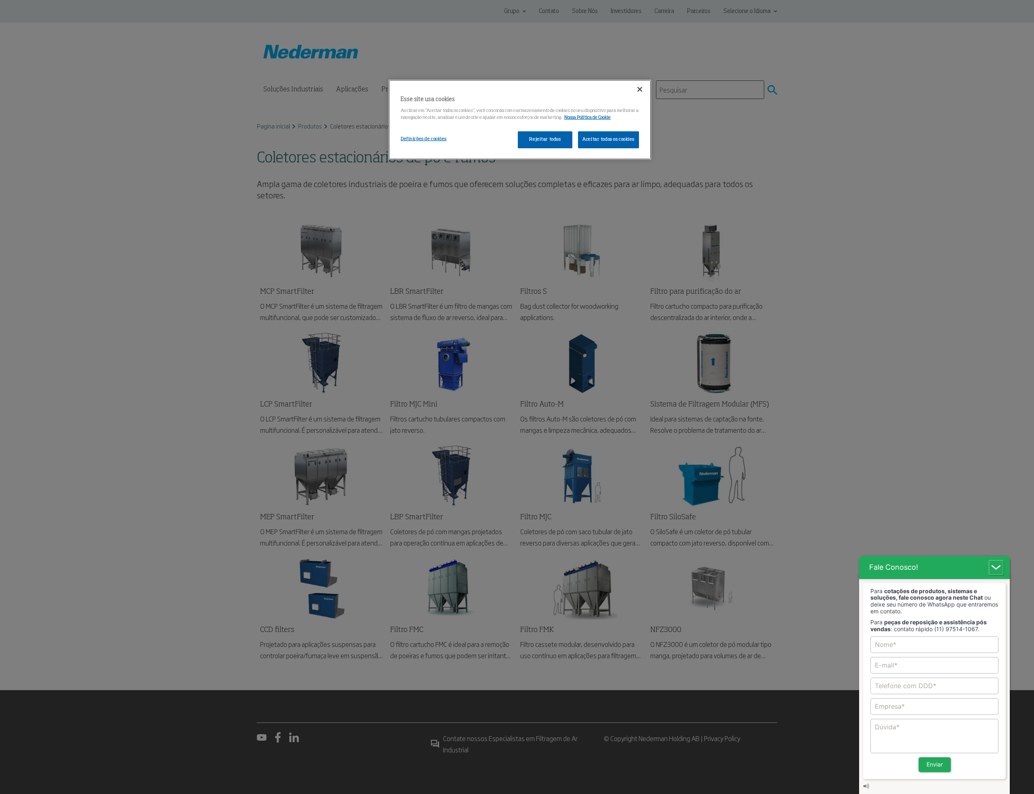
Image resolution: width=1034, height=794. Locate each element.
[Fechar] (640, 89)
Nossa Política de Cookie (587, 117)
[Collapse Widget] (996, 567)
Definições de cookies (424, 139)
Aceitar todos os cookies (608, 139)
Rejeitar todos (545, 139)
